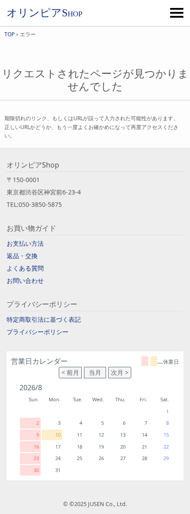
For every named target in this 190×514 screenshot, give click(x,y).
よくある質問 (25, 268)
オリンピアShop (44, 13)
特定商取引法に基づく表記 (44, 319)
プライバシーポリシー (37, 331)
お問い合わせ (25, 280)
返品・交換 (22, 255)
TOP (9, 34)
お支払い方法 (25, 243)
